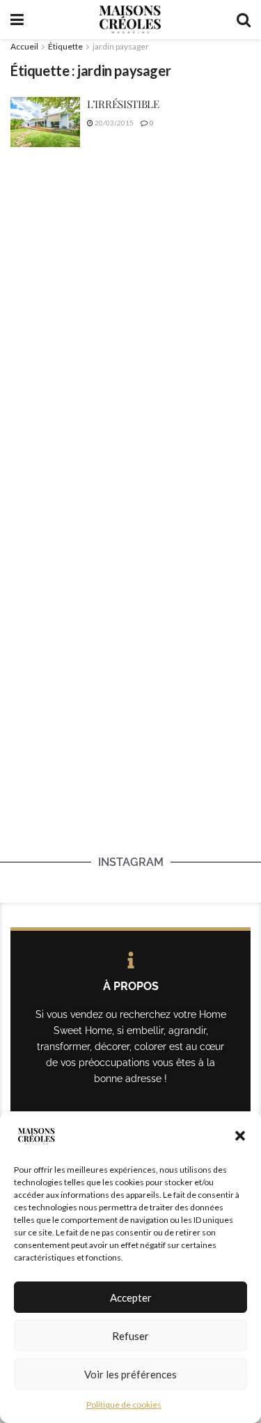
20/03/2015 (113, 123)
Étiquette (65, 46)
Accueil (24, 46)
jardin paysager (121, 46)
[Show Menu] (17, 19)
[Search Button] (244, 19)
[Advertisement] (130, 302)
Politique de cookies (123, 1404)
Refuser (130, 1336)
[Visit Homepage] (130, 19)
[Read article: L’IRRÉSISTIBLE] (45, 122)
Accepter (131, 1297)
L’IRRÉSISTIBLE (123, 104)
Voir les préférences (130, 1374)
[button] (240, 1136)
